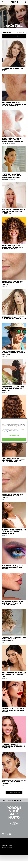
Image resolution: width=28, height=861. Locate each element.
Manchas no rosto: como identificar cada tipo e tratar (12, 282)
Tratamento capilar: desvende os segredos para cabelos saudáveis (13, 459)
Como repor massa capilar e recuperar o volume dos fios (14, 674)
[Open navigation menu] (25, 2)
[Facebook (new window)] (5, 834)
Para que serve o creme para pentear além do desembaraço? (14, 638)
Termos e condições (5, 849)
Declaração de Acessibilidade (7, 840)
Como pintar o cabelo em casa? (12, 69)
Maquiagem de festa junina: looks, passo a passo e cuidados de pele (13, 602)
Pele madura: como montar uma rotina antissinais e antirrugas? (13, 211)
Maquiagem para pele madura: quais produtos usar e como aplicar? (12, 175)
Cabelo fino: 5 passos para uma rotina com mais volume (14, 317)
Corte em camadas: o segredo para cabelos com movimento (13, 745)
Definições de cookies (14, 435)
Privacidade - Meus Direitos (7, 847)
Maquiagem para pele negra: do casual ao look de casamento (13, 781)
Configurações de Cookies (7, 845)
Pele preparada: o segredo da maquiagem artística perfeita (13, 567)
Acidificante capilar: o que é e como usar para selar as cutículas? (13, 388)
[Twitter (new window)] (7, 834)
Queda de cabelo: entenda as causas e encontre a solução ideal (14, 531)
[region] (14, 430)
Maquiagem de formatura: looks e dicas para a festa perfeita (13, 710)
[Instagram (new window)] (3, 834)
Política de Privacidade (6, 843)
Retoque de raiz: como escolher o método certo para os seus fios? (12, 246)
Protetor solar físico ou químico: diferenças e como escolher (13, 352)
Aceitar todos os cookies (14, 439)
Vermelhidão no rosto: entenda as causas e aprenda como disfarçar (12, 139)
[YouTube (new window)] (10, 834)
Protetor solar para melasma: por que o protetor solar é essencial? (14, 103)
